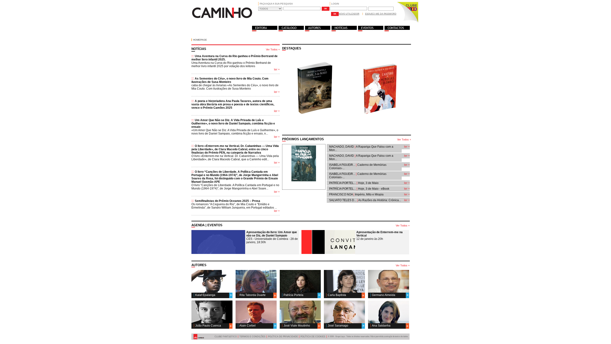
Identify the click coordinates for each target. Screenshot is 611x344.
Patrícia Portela (293, 295)
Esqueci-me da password (380, 14)
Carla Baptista (337, 295)
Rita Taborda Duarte (252, 295)
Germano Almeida (383, 295)
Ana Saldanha (381, 325)
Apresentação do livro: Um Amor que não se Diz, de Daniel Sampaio (271, 234)
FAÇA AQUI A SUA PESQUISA (276, 3)
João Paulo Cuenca (208, 325)
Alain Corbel (247, 325)
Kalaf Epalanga (205, 295)
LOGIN (335, 3)
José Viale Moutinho (297, 325)
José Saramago (338, 325)
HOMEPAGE (200, 39)
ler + (277, 69)
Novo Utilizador (349, 14)
